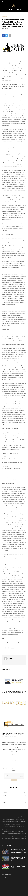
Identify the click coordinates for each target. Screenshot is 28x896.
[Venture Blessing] (14, 7)
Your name (14, 754)
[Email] (14, 648)
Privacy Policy (4, 877)
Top (14, 893)
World (4, 802)
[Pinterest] (12, 648)
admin (11, 658)
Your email (14, 760)
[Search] (25, 1)
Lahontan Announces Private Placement (11, 713)
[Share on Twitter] (6, 35)
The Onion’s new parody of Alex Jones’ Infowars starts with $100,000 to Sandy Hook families (18, 851)
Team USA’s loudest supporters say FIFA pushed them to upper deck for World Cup (18, 866)
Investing (4, 16)
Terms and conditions (6, 874)
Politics (4, 799)
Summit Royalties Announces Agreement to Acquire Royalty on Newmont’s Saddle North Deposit (14, 692)
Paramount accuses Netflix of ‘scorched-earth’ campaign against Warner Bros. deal (18, 859)
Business (5, 792)
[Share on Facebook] (3, 35)
